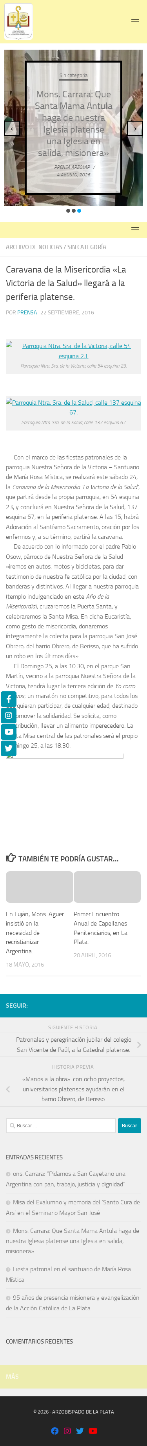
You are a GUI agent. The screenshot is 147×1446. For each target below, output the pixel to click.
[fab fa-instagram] (67, 1431)
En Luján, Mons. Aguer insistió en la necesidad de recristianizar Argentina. (35, 932)
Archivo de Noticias (34, 247)
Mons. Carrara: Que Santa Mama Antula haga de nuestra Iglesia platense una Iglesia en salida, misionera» (72, 1241)
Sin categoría (73, 75)
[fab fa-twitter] (80, 1431)
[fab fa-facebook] (55, 1431)
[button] (68, 211)
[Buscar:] (61, 1125)
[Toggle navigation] (135, 21)
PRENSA (27, 312)
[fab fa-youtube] (92, 1431)
